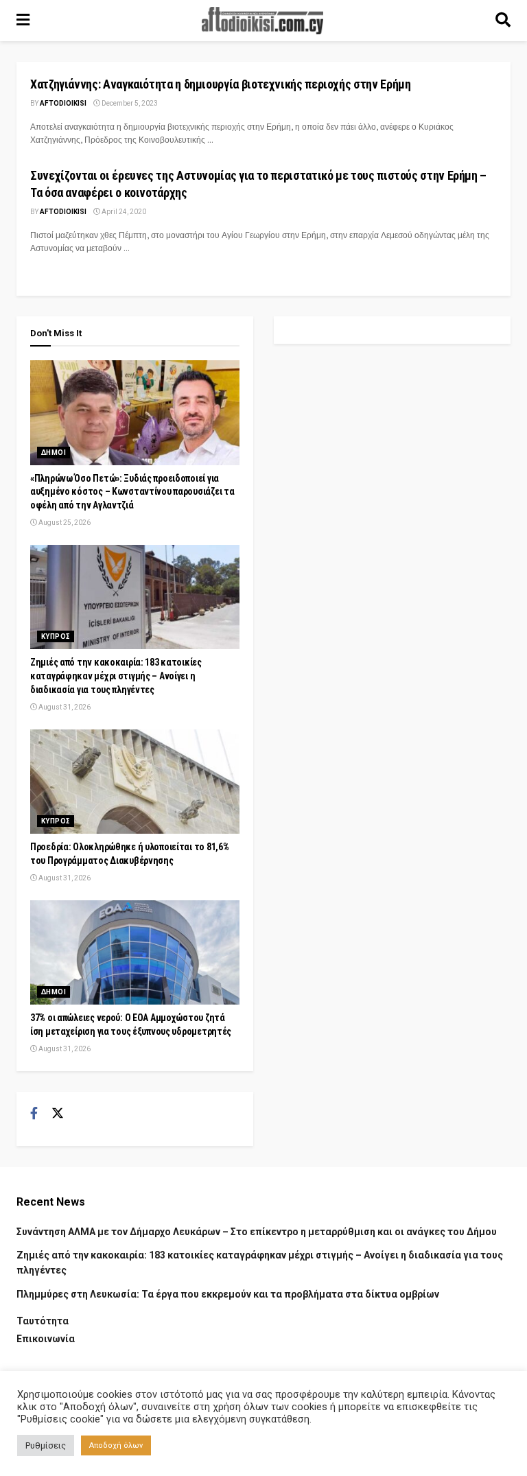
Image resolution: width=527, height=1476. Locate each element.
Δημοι (53, 452)
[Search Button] (503, 20)
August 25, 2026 (64, 522)
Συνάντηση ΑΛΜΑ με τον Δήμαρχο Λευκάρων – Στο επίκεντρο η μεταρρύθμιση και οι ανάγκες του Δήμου (256, 1231)
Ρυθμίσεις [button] (45, 1445)
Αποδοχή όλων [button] (116, 1445)
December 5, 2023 (129, 103)
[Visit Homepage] (263, 20)
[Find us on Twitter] (57, 1113)
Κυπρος (55, 636)
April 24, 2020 (123, 211)
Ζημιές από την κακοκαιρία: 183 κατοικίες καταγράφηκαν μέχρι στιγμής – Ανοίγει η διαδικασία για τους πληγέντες (116, 675)
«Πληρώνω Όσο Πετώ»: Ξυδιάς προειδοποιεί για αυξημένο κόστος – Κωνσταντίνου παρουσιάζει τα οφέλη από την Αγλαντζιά (132, 492)
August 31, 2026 (64, 707)
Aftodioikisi (63, 103)
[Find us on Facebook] (34, 1113)
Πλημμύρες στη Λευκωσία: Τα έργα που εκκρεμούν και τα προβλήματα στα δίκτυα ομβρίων (227, 1294)
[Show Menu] (23, 20)
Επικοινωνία (45, 1338)
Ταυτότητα (42, 1320)
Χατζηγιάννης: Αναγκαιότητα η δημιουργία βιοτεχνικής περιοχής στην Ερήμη (220, 84)
